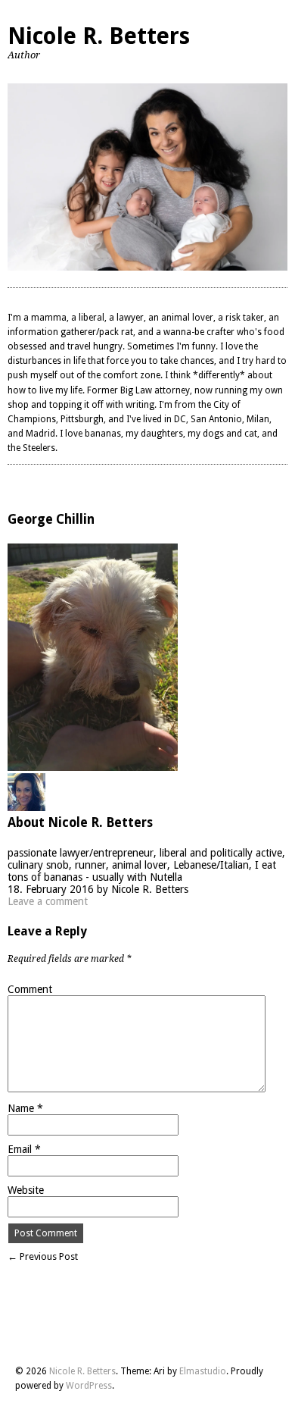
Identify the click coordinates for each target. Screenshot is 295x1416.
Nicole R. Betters (99, 36)
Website (26, 1190)
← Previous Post (43, 1256)
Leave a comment (48, 901)
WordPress (89, 1385)
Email (24, 1149)
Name (25, 1108)
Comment (30, 989)
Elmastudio (202, 1371)
